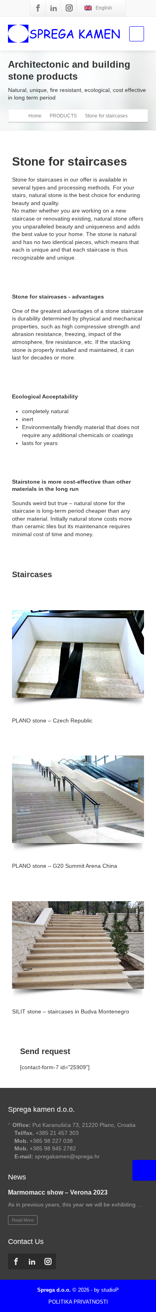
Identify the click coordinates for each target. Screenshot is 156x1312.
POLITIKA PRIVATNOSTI (78, 1302)
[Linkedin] (54, 8)
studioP (110, 1290)
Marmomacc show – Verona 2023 (58, 1192)
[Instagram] (69, 8)
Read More (23, 1220)
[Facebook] (38, 8)
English (104, 8)
